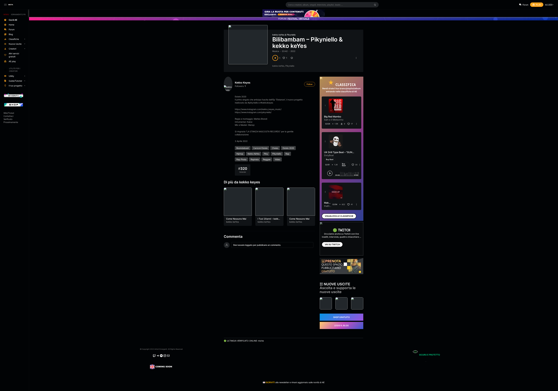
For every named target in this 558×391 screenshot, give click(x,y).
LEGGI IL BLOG (341, 325)
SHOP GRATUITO (341, 317)
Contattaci (8, 116)
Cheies (275, 148)
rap (287, 154)
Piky (266, 154)
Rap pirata (241, 159)
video (277, 159)
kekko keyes (242, 82)
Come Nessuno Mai (236, 218)
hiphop (239, 154)
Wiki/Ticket (8, 113)
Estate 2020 (288, 148)
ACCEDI (548, 4)
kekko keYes (278, 34)
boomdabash (242, 148)
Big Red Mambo (332, 116)
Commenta (233, 236)
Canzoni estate (260, 148)
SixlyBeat (329, 155)
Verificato (7, 119)
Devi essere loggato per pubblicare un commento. (257, 245)
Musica (275, 51)
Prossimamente (10, 122)
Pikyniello (291, 34)
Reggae (266, 159)
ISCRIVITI (270, 382)
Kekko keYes (254, 154)
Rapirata (255, 159)
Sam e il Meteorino (333, 119)
